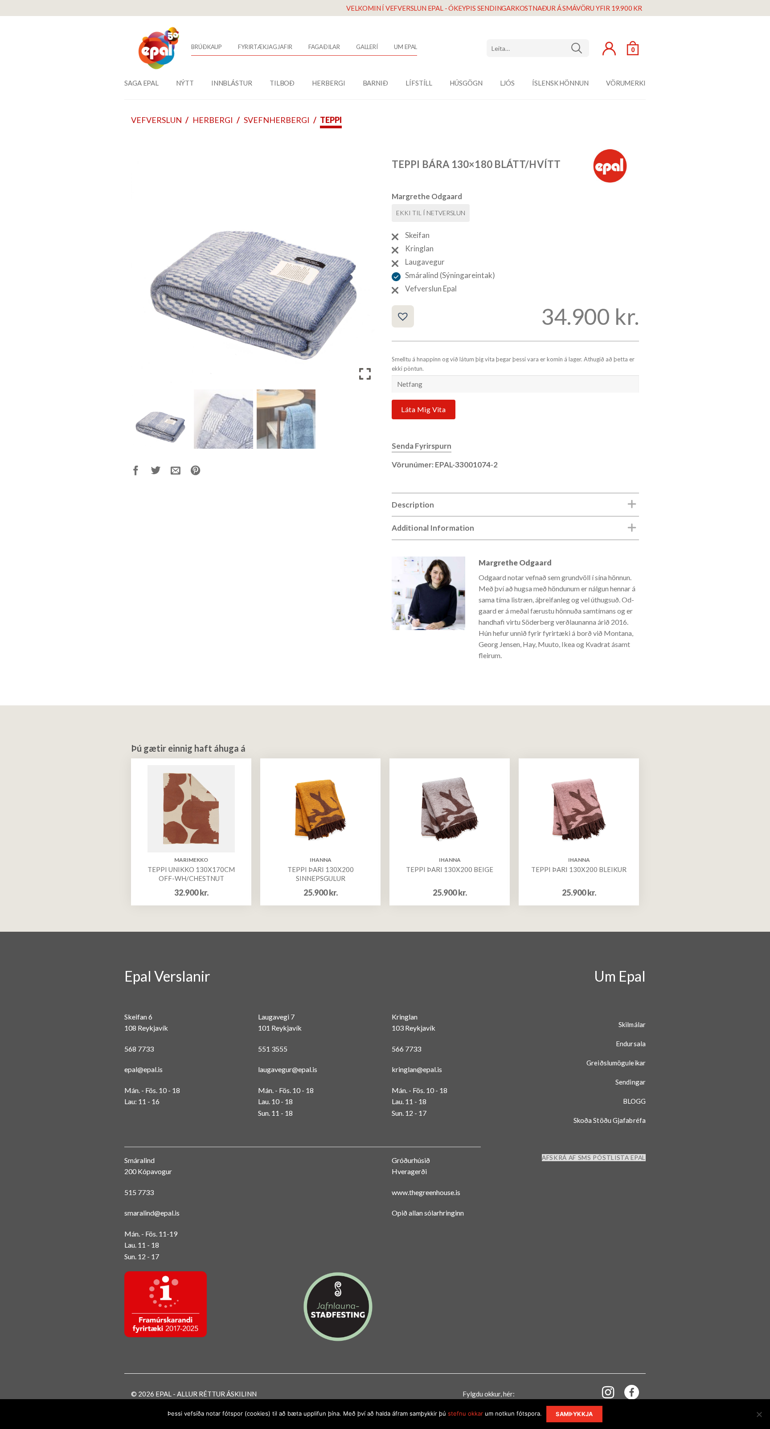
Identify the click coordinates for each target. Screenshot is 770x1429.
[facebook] (626, 1394)
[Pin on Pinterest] (201, 472)
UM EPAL (405, 46)
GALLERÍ (367, 46)
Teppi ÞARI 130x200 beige (449, 869)
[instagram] (603, 1391)
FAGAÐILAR (324, 46)
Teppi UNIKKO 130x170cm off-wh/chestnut (191, 873)
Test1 (580, 48)
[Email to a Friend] (181, 472)
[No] (758, 1417)
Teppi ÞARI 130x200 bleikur (579, 869)
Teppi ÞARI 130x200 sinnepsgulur (320, 873)
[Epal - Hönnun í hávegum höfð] (157, 48)
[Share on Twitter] (161, 472)
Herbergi (212, 120)
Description (413, 504)
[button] (365, 264)
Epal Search (538, 48)
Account (609, 48)
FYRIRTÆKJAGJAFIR (265, 46)
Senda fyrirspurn (421, 445)
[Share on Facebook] (141, 472)
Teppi (331, 120)
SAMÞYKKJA (574, 1414)
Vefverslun (156, 120)
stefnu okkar (465, 1413)
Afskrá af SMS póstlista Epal (594, 1157)
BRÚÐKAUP (206, 46)
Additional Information (433, 527)
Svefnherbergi (277, 120)
